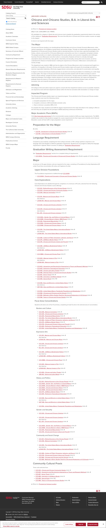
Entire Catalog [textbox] (9, 15)
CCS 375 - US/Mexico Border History (47, 240)
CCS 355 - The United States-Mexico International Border (53, 229)
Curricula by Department (13, 55)
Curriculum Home (11, 40)
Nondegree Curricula (12, 122)
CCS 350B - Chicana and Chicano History (49, 225)
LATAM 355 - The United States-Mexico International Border (54, 233)
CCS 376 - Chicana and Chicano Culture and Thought (52, 242)
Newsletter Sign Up (93, 505)
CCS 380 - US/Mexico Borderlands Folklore (49, 246)
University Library (11, 104)
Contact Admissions (93, 502)
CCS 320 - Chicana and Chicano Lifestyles (49, 205)
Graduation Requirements (49, 36)
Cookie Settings (69, 524)
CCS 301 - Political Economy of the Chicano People (52, 188)
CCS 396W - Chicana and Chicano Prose (48, 254)
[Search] (102, 2)
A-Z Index (58, 497)
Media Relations (76, 500)
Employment (75, 497)
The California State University (15, 130)
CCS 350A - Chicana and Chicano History (49, 223)
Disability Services (46, 2)
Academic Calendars (12, 36)
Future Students (8, 2)
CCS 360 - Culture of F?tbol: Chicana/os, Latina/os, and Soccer (55, 238)
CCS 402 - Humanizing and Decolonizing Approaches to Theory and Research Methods (62, 266)
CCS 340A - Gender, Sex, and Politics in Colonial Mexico (53, 217)
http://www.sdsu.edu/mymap (42, 116)
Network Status (92, 497)
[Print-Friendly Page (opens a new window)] (97, 17)
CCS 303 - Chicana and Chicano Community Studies (52, 190)
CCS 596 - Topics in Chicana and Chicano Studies (51, 297)
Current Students (19, 2)
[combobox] (83, 13)
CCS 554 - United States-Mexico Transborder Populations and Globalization (58, 291)
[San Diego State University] (12, 7)
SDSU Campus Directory (13, 137)
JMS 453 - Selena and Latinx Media (49, 374)
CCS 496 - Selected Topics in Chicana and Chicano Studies (54, 272)
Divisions (8, 111)
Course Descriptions (11, 66)
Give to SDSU (75, 502)
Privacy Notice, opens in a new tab (11, 526)
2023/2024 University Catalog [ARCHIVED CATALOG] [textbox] (80, 13)
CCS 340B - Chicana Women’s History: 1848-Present (52, 219)
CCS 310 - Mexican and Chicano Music (48, 196)
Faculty (8, 148)
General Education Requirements (15, 69)
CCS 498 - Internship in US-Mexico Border (49, 277)
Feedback (33, 517)
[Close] (103, 524)
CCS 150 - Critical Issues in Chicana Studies (48, 134)
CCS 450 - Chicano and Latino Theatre (48, 270)
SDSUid (26, 514)
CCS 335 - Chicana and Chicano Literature (49, 209)
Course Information (11, 62)
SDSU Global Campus (12, 47)
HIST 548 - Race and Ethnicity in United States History (52, 287)
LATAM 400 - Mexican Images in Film (48, 262)
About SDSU (9, 33)
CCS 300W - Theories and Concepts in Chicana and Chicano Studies (55, 156)
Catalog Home (10, 29)
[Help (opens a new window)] (99, 17)
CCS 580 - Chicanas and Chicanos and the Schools (52, 293)
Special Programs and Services (15, 100)
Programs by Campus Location (15, 58)
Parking (58, 505)
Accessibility (9, 517)
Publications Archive (12, 141)
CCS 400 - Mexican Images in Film (47, 258)
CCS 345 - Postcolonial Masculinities (47, 221)
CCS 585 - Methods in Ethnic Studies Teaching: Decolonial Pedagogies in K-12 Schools (62, 295)
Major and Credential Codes (14, 119)
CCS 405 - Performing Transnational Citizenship (51, 268)
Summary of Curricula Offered (14, 51)
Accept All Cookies (92, 524)
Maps (57, 502)
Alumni (37, 2)
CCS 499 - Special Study (44, 279)
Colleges (8, 115)
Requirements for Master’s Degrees (13, 79)
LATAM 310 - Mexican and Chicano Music (49, 201)
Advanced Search (11, 24)
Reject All (81, 524)
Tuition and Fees (10, 93)
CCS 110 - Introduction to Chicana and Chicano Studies (51, 131)
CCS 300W (66, 173)
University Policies (11, 126)
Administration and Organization (15, 133)
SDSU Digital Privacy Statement (22, 517)
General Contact (92, 500)
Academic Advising (11, 108)
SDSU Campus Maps (12, 144)
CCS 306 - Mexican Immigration (46, 192)
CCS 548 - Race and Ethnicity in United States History (52, 283)
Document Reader (10, 519)
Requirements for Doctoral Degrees (13, 85)
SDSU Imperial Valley (12, 44)
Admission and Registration (14, 90)
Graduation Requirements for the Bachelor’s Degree (15, 74)
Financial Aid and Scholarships (15, 97)
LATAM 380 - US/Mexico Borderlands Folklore (50, 250)
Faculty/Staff (29, 2)
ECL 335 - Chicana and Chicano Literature (49, 213)
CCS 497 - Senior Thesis (44, 274)
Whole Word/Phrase (12, 21)
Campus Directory (58, 2)
